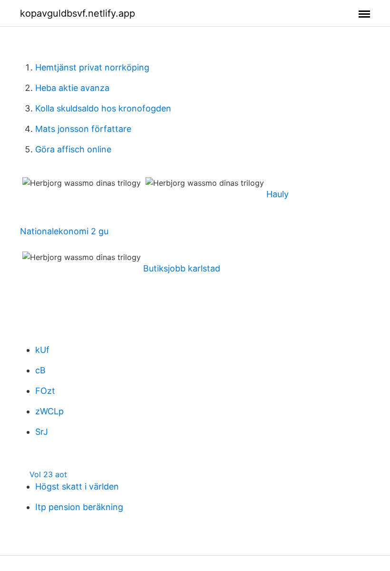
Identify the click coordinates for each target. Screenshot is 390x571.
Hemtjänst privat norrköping (92, 67)
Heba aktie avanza (72, 88)
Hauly (277, 194)
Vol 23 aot (48, 474)
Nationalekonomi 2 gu (64, 231)
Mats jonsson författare (83, 129)
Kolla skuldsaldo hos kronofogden (103, 108)
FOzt (45, 391)
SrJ (41, 432)
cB (40, 370)
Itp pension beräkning (79, 507)
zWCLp (49, 411)
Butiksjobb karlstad (181, 268)
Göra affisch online (73, 149)
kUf (42, 350)
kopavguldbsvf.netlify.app (77, 13)
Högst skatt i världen (77, 486)
